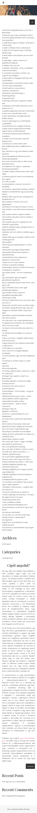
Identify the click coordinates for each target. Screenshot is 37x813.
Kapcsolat (5, 366)
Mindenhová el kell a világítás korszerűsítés (17, 426)
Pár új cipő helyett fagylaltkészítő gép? (15, 457)
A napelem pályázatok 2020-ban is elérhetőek (18, 111)
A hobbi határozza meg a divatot (13, 88)
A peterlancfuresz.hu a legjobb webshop (16, 126)
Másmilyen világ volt (9, 409)
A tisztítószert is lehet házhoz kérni (14, 144)
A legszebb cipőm (8, 98)
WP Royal (26, 809)
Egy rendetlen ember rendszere (13, 293)
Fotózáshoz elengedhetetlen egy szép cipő (17, 308)
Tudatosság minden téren (11, 500)
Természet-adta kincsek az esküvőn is (15, 492)
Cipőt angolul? (7, 242)
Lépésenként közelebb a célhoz (13, 401)
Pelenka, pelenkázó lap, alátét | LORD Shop (17, 462)
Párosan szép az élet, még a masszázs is (16, 459)
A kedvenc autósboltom (10, 91)
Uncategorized (7, 558)
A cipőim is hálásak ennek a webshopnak (16, 48)
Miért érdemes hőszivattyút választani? (16, 424)
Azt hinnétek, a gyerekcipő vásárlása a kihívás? (18, 189)
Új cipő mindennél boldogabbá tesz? (15, 505)
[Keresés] (32, 22)
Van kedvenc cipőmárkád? (11, 512)
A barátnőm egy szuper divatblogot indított (17, 35)
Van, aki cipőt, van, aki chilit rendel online (16, 515)
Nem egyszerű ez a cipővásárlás (13, 782)
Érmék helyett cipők (9, 298)
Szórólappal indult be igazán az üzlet (15, 479)
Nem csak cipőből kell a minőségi (13, 447)
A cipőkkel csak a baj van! (10, 65)
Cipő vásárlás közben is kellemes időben (16, 214)
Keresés (30, 766)
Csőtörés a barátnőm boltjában (13, 265)
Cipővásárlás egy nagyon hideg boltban (16, 250)
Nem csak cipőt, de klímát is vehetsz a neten (18, 449)
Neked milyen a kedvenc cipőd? (13, 439)
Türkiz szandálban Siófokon (11, 502)
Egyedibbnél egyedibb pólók (12, 295)
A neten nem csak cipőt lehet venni (14, 113)
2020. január (6, 544)
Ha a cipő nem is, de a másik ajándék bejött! (17, 320)
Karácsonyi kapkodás (9, 368)
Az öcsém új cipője (8, 181)
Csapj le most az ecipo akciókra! (13, 262)
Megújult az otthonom (10, 411)
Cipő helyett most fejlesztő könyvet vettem (17, 207)
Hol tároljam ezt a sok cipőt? (12, 348)
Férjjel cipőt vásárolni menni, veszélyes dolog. (18, 305)
